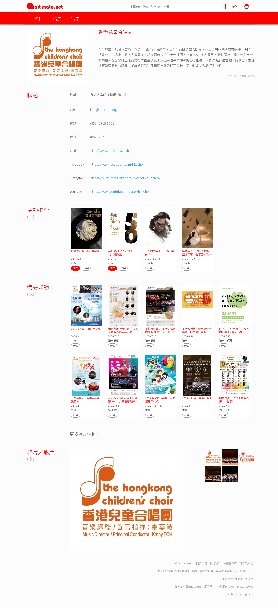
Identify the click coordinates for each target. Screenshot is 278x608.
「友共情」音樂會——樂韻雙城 (85, 399)
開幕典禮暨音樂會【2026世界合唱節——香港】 (123, 330)
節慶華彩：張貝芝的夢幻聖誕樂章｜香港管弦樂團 (196, 252)
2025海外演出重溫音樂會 (197, 398)
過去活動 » (40, 287)
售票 (75, 18)
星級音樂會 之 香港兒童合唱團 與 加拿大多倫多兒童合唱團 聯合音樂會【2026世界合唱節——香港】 (160, 333)
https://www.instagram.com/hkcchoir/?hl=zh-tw (125, 177)
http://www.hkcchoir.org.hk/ (111, 150)
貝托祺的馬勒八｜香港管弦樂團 (159, 252)
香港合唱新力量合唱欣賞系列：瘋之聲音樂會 (196, 330)
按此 (250, 579)
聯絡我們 (215, 563)
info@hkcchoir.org (103, 109)
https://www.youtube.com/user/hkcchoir (120, 191)
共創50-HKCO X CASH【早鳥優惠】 (121, 252)
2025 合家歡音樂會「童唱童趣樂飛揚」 (160, 399)
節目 (38, 18)
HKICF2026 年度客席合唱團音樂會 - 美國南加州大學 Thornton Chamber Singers (234, 333)
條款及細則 (246, 563)
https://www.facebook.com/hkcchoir (117, 164)
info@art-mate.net (236, 586)
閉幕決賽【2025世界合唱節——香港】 (234, 399)
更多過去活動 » (84, 434)
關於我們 (201, 563)
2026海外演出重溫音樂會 (86, 329)
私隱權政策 (230, 563)
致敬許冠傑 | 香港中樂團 (85, 251)
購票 (57, 18)
